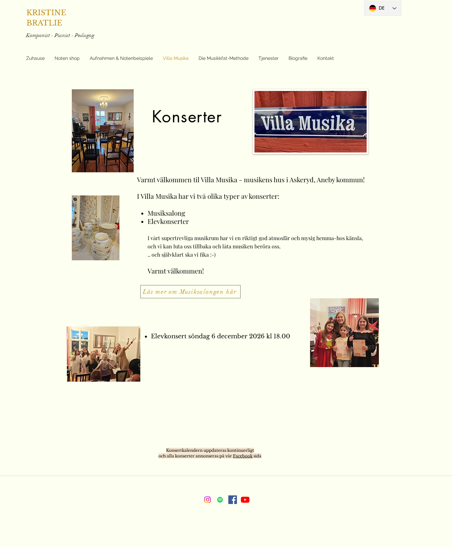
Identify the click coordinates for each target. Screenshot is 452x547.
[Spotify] (220, 499)
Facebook (242, 455)
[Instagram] (207, 499)
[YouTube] (245, 499)
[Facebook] (232, 499)
